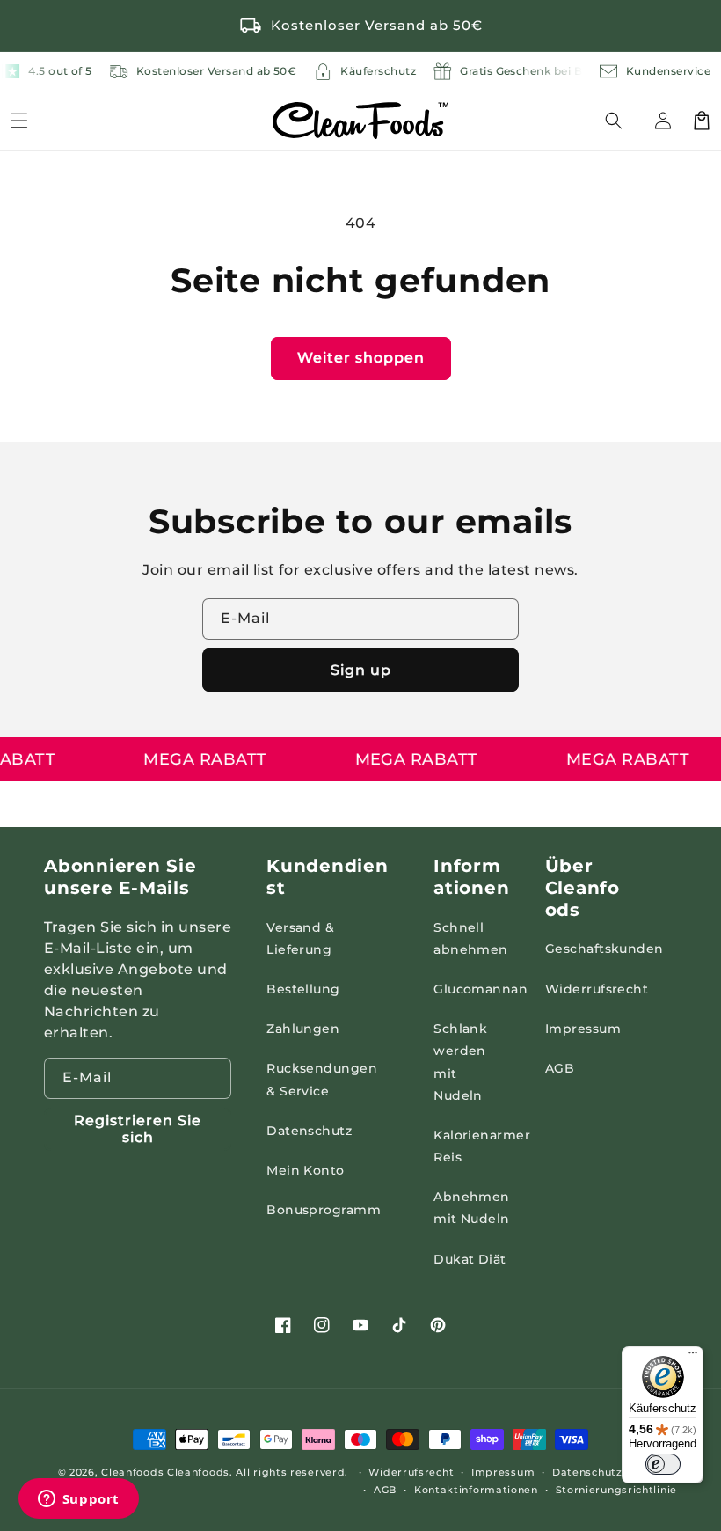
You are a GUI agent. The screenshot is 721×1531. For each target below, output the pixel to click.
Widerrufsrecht (597, 989)
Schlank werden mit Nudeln (460, 1062)
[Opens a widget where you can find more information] (78, 1500)
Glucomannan (480, 989)
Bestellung (303, 989)
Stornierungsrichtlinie (616, 1489)
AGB (559, 1068)
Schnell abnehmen (470, 938)
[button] (624, 120)
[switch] (663, 1464)
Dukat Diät (469, 1259)
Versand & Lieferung (300, 938)
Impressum (583, 1029)
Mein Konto (305, 1170)
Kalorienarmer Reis (481, 1146)
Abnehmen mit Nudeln (471, 1208)
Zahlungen (302, 1029)
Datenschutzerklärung (614, 1472)
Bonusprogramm (323, 1210)
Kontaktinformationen (476, 1489)
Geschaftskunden (604, 948)
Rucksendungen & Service (321, 1079)
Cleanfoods (134, 1472)
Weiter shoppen (361, 357)
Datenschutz (309, 1131)
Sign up (361, 670)
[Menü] (19, 120)
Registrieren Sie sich (137, 1129)
